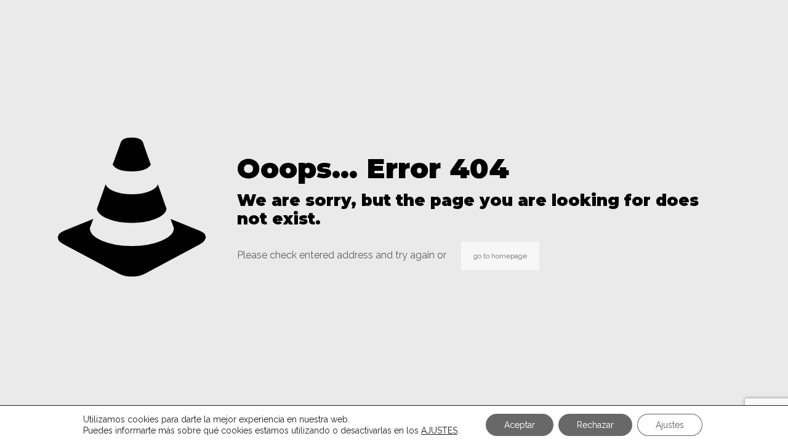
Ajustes (670, 425)
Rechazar (595, 425)
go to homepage (500, 256)
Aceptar (519, 425)
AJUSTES (439, 430)
